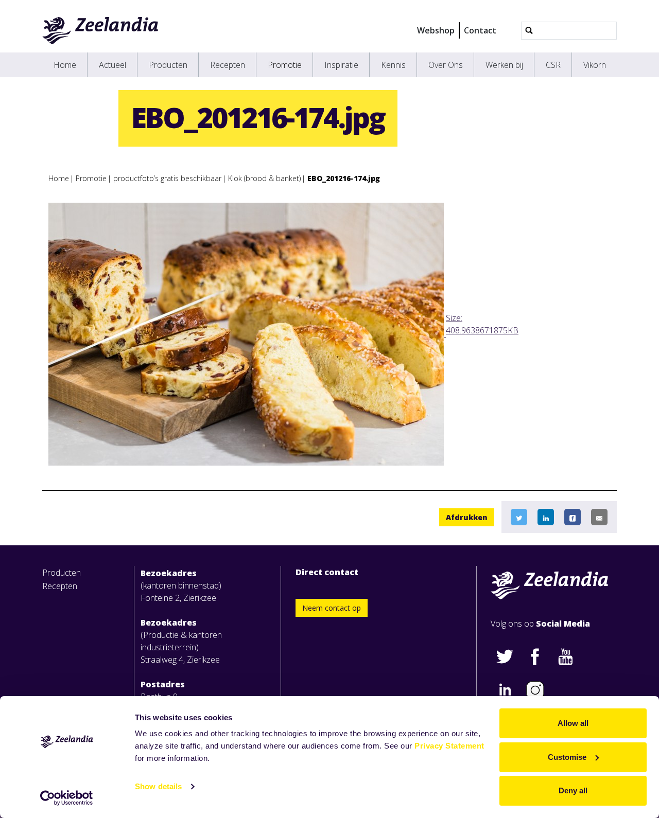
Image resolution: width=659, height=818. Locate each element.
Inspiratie (341, 64)
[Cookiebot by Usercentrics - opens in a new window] (67, 798)
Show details (158, 786)
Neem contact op (331, 608)
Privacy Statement (449, 745)
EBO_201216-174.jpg (343, 178)
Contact (480, 30)
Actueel (112, 64)
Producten (168, 64)
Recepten (227, 64)
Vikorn (594, 64)
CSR (553, 64)
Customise (567, 757)
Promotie (285, 64)
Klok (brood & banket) (264, 178)
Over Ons (445, 64)
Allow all (573, 723)
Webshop (436, 30)
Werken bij (504, 64)
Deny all (573, 790)
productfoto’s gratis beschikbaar (167, 178)
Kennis (393, 64)
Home (65, 64)
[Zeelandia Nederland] (100, 30)
